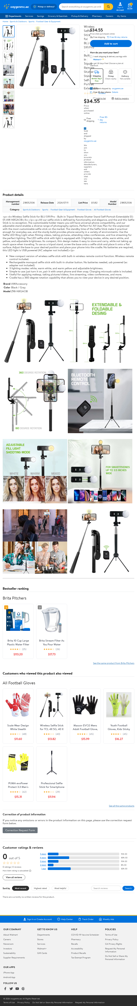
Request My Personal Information (115, 950)
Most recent (20, 888)
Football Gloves (84, 209)
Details (115, 92)
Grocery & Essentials (57, 16)
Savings (40, 16)
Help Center (67, 919)
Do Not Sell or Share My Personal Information (116, 957)
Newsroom (8, 943)
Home (5, 21)
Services (29, 16)
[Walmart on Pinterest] (23, 989)
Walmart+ (42, 948)
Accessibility (77, 948)
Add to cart (111, 43)
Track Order (88, 919)
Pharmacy (97, 16)
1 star (43, 868)
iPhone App (8, 972)
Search (128, 888)
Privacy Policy (111, 939)
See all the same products (121, 805)
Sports (31, 21)
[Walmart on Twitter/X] (11, 989)
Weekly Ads (108, 919)
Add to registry (122, 98)
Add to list (101, 98)
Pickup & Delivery (79, 16)
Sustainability (9, 953)
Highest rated (40, 888)
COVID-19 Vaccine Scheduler (85, 934)
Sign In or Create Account (39, 919)
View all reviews (14, 877)
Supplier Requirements (14, 957)
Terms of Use (111, 934)
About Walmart (10, 934)
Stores (40, 939)
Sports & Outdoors (18, 21)
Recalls (74, 943)
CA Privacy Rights (113, 943)
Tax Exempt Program (81, 957)
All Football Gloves (102, 209)
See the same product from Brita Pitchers (113, 663)
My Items (121, 16)
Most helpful (60, 888)
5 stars (43, 854)
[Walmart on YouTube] (17, 989)
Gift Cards (42, 953)
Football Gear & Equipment (48, 21)
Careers (109, 16)
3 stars (43, 861)
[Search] (108, 6)
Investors (7, 948)
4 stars (43, 857)
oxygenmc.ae (90, 140)
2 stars (43, 865)
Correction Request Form (20, 830)
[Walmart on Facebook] (5, 989)
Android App (9, 977)
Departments (15, 16)
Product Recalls (78, 953)
